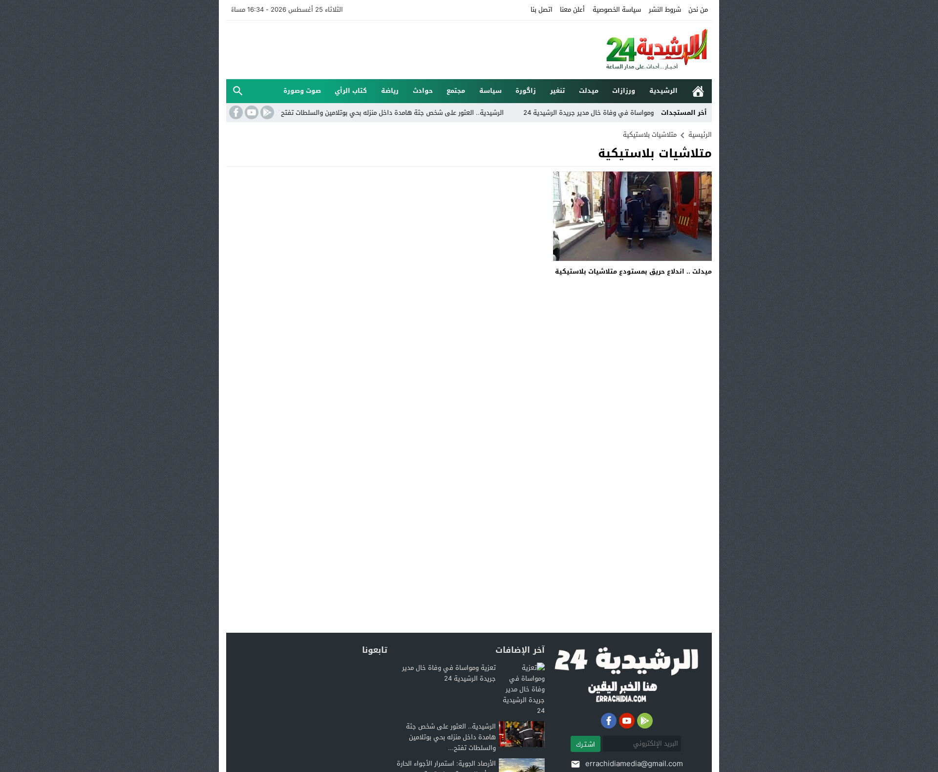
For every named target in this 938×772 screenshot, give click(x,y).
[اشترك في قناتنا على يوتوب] (250, 112)
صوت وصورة (302, 91)
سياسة (490, 91)
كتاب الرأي (351, 91)
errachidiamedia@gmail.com (634, 764)
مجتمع (456, 91)
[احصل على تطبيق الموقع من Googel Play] (266, 112)
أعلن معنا (572, 9)
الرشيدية (663, 91)
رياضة (390, 91)
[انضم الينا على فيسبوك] (235, 112)
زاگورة (525, 91)
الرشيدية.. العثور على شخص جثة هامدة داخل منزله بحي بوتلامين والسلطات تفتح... (451, 737)
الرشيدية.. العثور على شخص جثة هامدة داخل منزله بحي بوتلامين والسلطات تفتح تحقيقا (406, 113)
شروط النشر (665, 9)
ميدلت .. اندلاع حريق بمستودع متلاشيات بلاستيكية (633, 271)
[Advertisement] (404, 48)
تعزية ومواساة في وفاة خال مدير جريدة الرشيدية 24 (621, 113)
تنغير (557, 91)
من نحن (698, 9)
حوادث (423, 91)
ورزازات (623, 91)
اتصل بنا (542, 9)
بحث (238, 91)
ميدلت (588, 91)
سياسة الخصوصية (617, 9)
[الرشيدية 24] (647, 49)
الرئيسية (698, 91)
